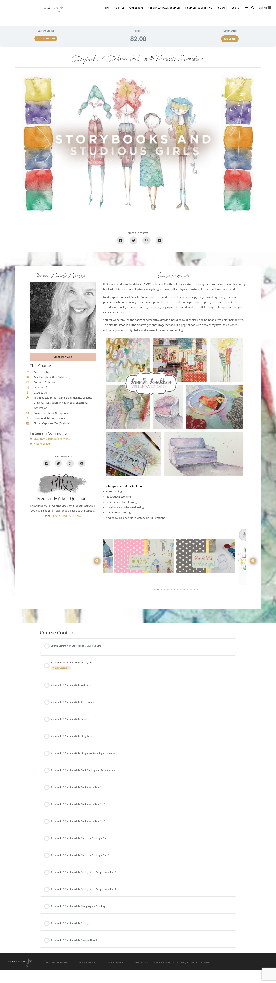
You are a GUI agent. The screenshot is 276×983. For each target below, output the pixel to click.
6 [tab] (172, 590)
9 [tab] (181, 590)
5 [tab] (168, 590)
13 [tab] (195, 590)
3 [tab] (162, 590)
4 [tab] (165, 590)
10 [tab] (185, 590)
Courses (119, 8)
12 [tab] (191, 590)
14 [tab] (198, 590)
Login (235, 8)
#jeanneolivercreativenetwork (52, 438)
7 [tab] (175, 590)
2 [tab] (158, 590)
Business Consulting (198, 8)
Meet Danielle (62, 357)
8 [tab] (178, 590)
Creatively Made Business (164, 8)
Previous (97, 561)
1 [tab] (155, 590)
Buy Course (230, 38)
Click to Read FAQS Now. (66, 516)
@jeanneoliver (42, 443)
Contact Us (141, 962)
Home (106, 8)
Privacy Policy (87, 962)
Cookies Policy (115, 962)
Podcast (222, 8)
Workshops (136, 8)
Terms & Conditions (56, 962)
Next (253, 561)
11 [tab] (188, 590)
